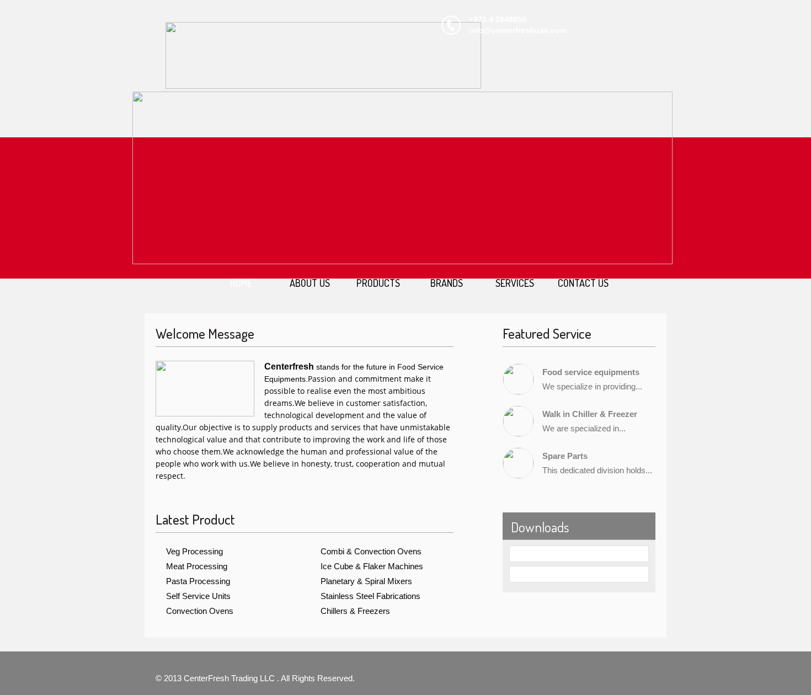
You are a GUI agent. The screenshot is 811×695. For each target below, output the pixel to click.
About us (310, 283)
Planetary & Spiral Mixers (366, 581)
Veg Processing (194, 551)
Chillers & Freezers (355, 611)
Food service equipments (590, 372)
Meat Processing (196, 566)
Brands (446, 283)
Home (241, 283)
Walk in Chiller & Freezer (589, 414)
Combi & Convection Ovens (371, 551)
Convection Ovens (199, 611)
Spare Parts (565, 456)
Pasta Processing (198, 581)
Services (514, 283)
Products (378, 283)
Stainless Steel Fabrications (370, 596)
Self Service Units (198, 596)
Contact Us (583, 283)
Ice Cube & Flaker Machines (372, 566)
